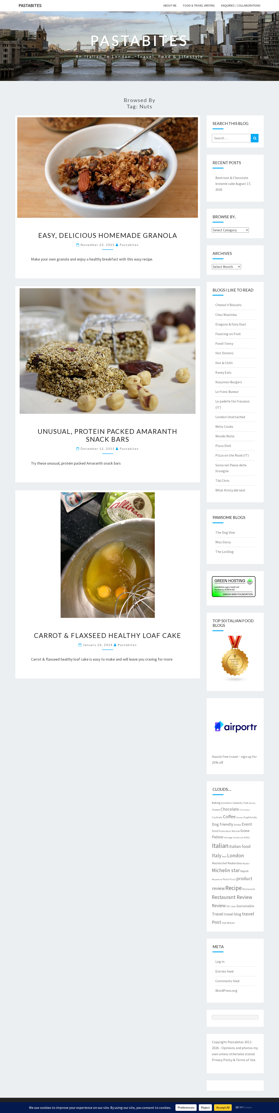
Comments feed (227, 981)
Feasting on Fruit (228, 334)
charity (252, 803)
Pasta (226, 879)
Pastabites (30, 5)
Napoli (244, 871)
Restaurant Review (232, 897)
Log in (220, 961)
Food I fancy (224, 343)
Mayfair (246, 863)
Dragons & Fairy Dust (230, 324)
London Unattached (230, 417)
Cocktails (217, 817)
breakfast (226, 802)
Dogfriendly (250, 817)
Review (219, 905)
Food (215, 831)
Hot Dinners (224, 353)
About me (170, 5)
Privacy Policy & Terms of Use (233, 1060)
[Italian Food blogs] (235, 660)
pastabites (129, 245)
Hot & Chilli (224, 363)
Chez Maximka (226, 314)
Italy (216, 855)
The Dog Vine (225, 532)
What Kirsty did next (230, 490)
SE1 (228, 906)
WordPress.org (226, 990)
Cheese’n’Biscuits (228, 305)
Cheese (216, 809)
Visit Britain (228, 922)
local (224, 856)
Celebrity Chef (240, 802)
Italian (220, 846)
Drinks (237, 824)
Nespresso (217, 879)
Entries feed (224, 971)
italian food (239, 846)
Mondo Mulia (224, 436)
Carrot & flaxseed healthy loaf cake (107, 635)
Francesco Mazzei (229, 831)
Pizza (233, 879)
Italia (247, 837)
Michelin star (226, 870)
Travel (217, 914)
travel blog (232, 914)
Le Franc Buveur (227, 391)
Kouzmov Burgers (228, 382)
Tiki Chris (222, 480)
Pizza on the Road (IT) (232, 455)
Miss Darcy (223, 542)
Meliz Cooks (224, 426)
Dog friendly (222, 824)
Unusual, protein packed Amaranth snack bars (107, 435)
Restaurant (248, 889)
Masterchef (219, 863)
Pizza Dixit (223, 445)
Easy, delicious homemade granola (107, 235)
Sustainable (245, 906)
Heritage (228, 837)
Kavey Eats (223, 372)
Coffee (229, 817)
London (235, 855)
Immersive (238, 837)
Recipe (233, 887)
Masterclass (235, 863)
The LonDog (224, 551)
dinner (239, 817)
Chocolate (230, 809)
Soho (233, 906)
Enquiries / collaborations (240, 5)
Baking (216, 803)
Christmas (245, 809)
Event (247, 824)
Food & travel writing (199, 5)
